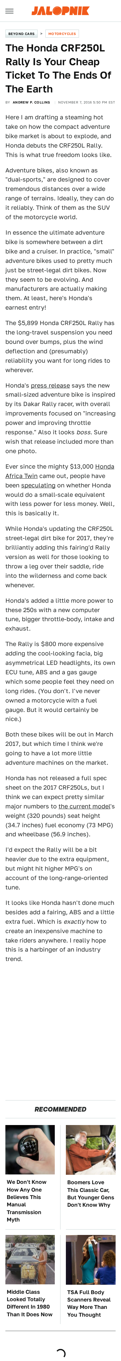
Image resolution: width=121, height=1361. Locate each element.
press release (50, 385)
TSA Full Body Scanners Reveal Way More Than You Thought (89, 1303)
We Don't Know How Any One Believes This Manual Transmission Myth (26, 1201)
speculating (38, 485)
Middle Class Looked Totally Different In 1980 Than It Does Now (29, 1303)
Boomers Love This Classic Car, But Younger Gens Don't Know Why (90, 1193)
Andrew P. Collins (31, 102)
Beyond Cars (21, 34)
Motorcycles (62, 34)
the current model (84, 806)
